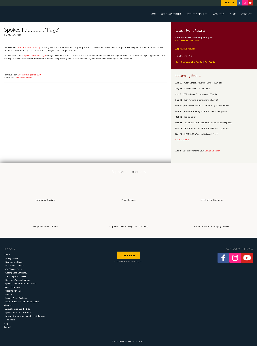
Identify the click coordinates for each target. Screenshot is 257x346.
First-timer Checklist (14, 265)
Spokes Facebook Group (29, 47)
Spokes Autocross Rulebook (18, 312)
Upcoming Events (13, 290)
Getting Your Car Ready (16, 272)
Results (8, 294)
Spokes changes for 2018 (29, 74)
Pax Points (210, 61)
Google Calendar (212, 150)
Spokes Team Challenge (16, 298)
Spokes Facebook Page (35, 55)
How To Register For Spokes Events (22, 301)
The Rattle (10, 319)
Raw (197, 40)
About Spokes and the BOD (18, 308)
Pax (191, 40)
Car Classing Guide (13, 269)
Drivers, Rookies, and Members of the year (25, 316)
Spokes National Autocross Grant (20, 283)
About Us (218, 14)
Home (153, 14)
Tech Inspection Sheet (15, 276)
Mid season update (23, 77)
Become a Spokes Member (17, 280)
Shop (233, 14)
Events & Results (197, 14)
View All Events (182, 139)
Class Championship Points (188, 61)
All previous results (185, 48)
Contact (246, 14)
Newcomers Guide (13, 262)
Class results (181, 40)
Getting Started (171, 14)
